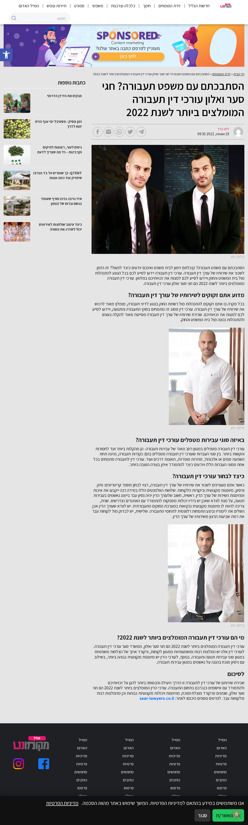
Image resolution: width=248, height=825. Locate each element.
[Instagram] (18, 763)
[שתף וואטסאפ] (119, 132)
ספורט (79, 5)
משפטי (97, 5)
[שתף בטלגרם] (141, 132)
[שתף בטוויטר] (130, 132)
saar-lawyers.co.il (157, 698)
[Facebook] (43, 763)
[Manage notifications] (236, 814)
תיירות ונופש (56, 5)
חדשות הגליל (198, 5)
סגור (202, 815)
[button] (6, 55)
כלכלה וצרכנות (123, 5)
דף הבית (238, 74)
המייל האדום (29, 5)
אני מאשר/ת (228, 815)
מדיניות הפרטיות (62, 803)
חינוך (147, 5)
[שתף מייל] (108, 132)
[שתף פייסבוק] (97, 132)
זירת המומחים (169, 5)
